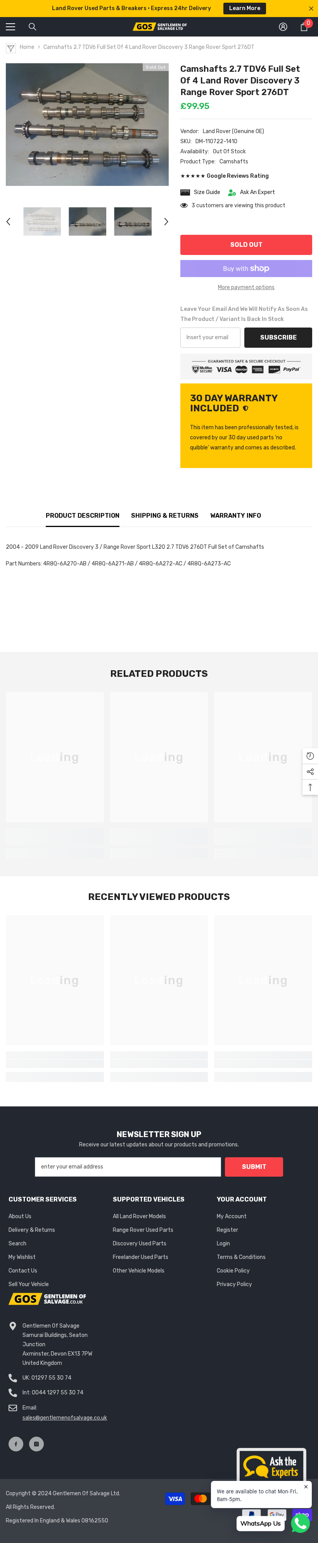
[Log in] (283, 27)
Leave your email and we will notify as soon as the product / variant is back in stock (244, 314)
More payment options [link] (246, 287)
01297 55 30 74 (51, 1378)
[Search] (32, 26)
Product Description (82, 515)
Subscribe (278, 337)
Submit (254, 1166)
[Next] (166, 221)
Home (27, 47)
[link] (55, 840)
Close (311, 9)
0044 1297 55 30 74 (57, 1392)
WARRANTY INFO (235, 515)
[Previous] (8, 221)
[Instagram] (36, 1444)
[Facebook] (16, 1444)
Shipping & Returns (165, 515)
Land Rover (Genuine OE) (233, 131)
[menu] (10, 26)
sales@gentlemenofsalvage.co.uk (64, 1418)
